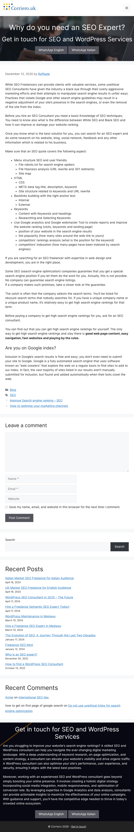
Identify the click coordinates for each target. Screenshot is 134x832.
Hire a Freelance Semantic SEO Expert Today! (37, 606)
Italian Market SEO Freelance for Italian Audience (39, 578)
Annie (9, 697)
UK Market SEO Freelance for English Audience (38, 587)
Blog (13, 390)
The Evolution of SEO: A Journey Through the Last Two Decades (50, 635)
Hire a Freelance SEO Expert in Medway (33, 626)
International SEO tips (33, 697)
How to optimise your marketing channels (39, 406)
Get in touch (78, 826)
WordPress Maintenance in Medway (30, 616)
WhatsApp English (51, 50)
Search (10, 540)
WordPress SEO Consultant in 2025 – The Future (39, 597)
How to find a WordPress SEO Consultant (34, 664)
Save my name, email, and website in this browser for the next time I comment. (64, 507)
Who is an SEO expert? (21, 654)
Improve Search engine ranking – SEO (36, 400)
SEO (13, 395)
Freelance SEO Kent (19, 645)
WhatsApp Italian (83, 50)
